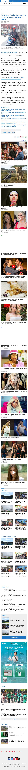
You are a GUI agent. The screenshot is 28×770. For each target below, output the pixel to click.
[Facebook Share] (15, 137)
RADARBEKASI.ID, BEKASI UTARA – (9, 52)
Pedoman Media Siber (14, 764)
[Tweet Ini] (18, 137)
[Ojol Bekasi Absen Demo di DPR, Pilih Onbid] (14, 696)
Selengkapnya (13, 637)
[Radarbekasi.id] (14, 757)
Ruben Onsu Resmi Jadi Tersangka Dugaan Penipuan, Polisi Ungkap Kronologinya (14, 610)
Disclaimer (23, 763)
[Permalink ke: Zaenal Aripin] (2, 22)
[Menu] (2, 3)
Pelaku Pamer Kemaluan (14, 130)
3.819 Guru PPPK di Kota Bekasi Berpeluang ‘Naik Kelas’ (15, 596)
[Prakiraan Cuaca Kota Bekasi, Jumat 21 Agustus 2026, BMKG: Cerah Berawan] (7, 508)
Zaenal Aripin (6, 21)
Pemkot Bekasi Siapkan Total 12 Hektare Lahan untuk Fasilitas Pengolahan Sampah (14, 605)
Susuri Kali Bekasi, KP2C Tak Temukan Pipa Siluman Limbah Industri (17, 728)
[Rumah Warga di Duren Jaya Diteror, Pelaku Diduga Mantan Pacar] (4, 734)
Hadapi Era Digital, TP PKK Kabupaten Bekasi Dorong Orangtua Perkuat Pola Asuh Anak (13, 710)
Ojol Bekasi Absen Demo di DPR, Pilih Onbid (11, 706)
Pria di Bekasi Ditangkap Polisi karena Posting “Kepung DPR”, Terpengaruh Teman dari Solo (13, 715)
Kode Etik (4, 763)
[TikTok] (19, 759)
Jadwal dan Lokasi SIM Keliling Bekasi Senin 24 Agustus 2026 (13, 113)
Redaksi (17, 763)
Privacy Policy (11, 763)
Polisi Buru (4, 132)
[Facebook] (9, 759)
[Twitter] (12, 759)
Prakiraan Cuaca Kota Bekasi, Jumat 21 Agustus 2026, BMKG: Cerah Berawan (13, 116)
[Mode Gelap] (24, 4)
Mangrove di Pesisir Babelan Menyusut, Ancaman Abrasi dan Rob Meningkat (15, 591)
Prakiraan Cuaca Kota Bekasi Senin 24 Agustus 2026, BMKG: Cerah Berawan (13, 110)
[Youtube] (17, 759)
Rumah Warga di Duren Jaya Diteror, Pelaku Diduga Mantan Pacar (17, 734)
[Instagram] (14, 759)
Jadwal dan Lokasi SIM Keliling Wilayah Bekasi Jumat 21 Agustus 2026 (13, 119)
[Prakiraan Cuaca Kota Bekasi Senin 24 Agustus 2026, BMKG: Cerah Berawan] (7, 495)
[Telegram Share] (23, 137)
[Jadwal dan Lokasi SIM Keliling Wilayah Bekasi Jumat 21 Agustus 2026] (21, 508)
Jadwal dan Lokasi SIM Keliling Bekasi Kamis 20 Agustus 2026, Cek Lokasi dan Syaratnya (13, 125)
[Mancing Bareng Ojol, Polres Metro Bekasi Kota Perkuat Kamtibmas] (4, 741)
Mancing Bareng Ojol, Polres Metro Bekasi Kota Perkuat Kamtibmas (16, 741)
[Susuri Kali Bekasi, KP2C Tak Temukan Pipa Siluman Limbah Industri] (4, 728)
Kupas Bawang (7, 600)
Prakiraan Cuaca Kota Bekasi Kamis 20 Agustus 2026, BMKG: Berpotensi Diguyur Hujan (13, 122)
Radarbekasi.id (7, 3)
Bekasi (2, 13)
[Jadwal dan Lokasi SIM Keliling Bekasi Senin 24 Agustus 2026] (21, 495)
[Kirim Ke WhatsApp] (26, 137)
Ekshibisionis (4, 130)
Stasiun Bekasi (11, 132)
